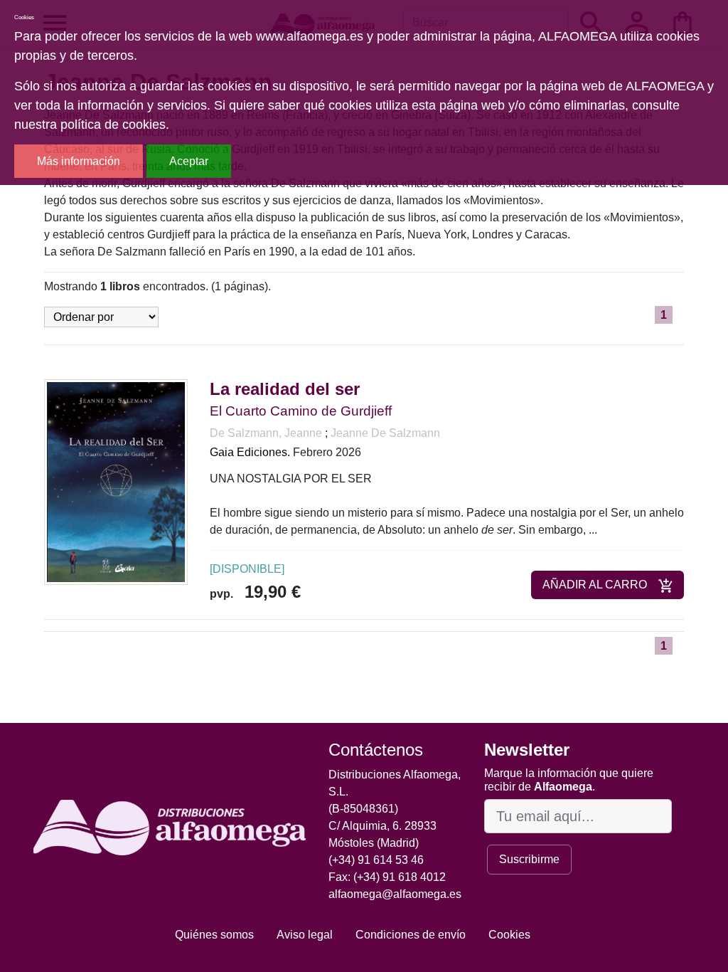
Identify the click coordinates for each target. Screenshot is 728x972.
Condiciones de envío (410, 935)
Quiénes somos (214, 935)
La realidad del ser (285, 388)
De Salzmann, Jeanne (267, 433)
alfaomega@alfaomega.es (394, 894)
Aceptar (188, 161)
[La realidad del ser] (116, 481)
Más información (78, 161)
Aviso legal (305, 935)
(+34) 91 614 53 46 (376, 860)
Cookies (509, 935)
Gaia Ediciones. (250, 452)
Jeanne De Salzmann (385, 433)
